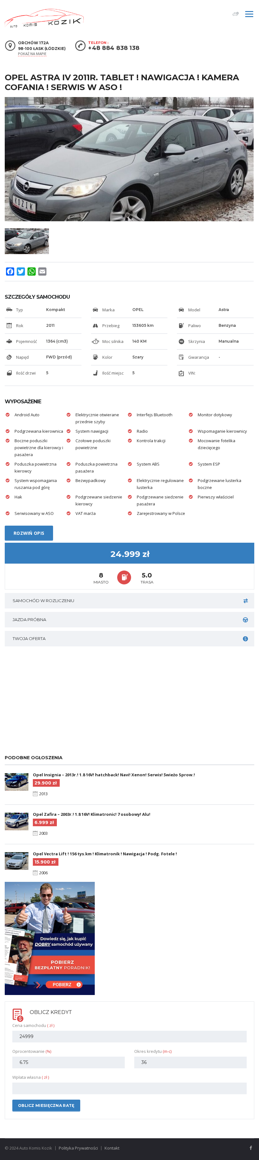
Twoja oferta (29, 638)
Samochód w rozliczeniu (43, 600)
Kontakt (112, 1148)
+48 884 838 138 (114, 48)
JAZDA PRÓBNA (29, 619)
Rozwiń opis (29, 533)
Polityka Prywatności (78, 1148)
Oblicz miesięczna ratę (46, 1105)
